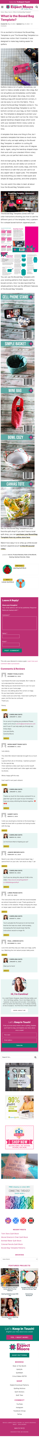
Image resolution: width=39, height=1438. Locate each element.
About (15, 1424)
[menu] (2, 7)
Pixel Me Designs (22, 1432)
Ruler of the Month (30, 554)
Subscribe (19, 2)
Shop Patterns (19, 1355)
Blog (6, 12)
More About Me (19, 1010)
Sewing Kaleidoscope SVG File (9, 1294)
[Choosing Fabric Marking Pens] (10, 1315)
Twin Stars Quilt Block (10, 1234)
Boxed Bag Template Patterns (13, 1248)
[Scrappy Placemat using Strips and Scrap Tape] (29, 1285)
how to (10, 12)
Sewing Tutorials (20, 557)
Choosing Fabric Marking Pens (10, 1317)
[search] (36, 7)
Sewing (11, 557)
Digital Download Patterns (19, 1385)
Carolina (13, 714)
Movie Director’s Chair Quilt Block (14, 1237)
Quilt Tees (19, 1395)
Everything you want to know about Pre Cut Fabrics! (9, 1289)
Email (4, 641)
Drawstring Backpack (29, 1294)
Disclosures (22, 1424)
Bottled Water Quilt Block (11, 1241)
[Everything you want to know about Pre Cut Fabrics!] (10, 1285)
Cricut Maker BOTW (19, 1376)
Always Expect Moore (19, 7)
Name (4, 633)
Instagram (19, 1407)
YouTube (19, 1404)
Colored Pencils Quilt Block (12, 1244)
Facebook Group (20, 1411)
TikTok (19, 1414)
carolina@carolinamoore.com (25, 724)
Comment (6, 615)
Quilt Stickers (19, 1392)
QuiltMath (19, 1373)
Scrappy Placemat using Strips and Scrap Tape (29, 1288)
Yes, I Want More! (19, 1337)
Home (2, 12)
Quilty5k (19, 1369)
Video (28, 557)
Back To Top (18, 1428)
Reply (4, 710)
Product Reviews (18, 554)
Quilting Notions (19, 1388)
